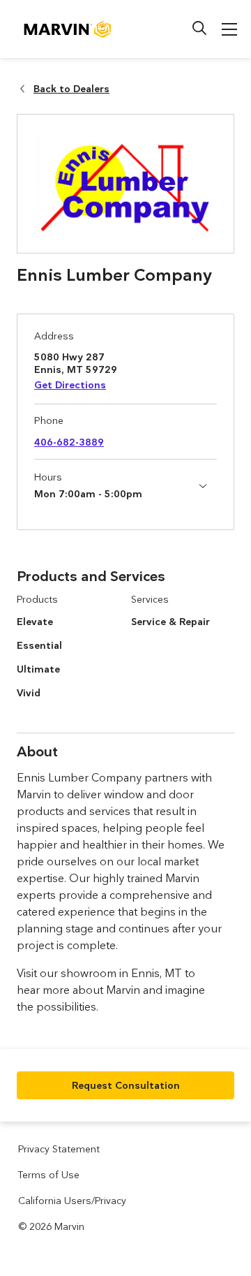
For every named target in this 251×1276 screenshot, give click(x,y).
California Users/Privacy (72, 1200)
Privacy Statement (59, 1148)
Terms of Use (48, 1174)
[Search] (199, 28)
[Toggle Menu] (229, 29)
